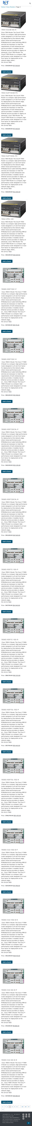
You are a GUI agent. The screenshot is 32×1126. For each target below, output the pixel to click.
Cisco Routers (10, 7)
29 (22, 1107)
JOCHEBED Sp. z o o (7, 1114)
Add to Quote (7, 72)
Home (3, 7)
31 (28, 1107)
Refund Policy (9, 1122)
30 (25, 1107)
